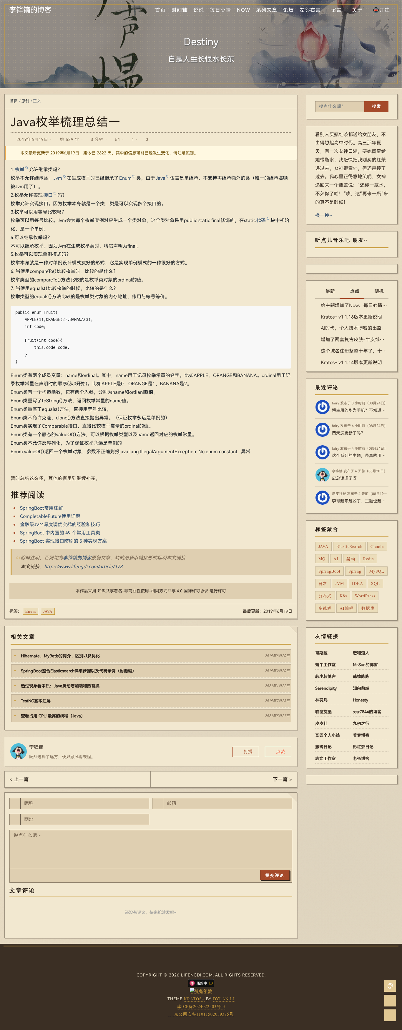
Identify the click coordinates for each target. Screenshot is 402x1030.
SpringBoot (329, 571)
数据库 (368, 608)
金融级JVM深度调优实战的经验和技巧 (60, 524)
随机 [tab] (379, 291)
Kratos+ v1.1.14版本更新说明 (351, 362)
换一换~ (323, 215)
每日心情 (220, 10)
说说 (198, 10)
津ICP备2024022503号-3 (201, 1006)
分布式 (325, 596)
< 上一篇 (19, 779)
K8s (343, 596)
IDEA (357, 583)
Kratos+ (194, 998)
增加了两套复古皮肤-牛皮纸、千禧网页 (355, 339)
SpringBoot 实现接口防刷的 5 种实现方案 (63, 541)
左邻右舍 (310, 10)
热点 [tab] (354, 291)
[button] (278, 752)
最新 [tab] (330, 291)
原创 (25, 101)
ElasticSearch (349, 546)
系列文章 (266, 10)
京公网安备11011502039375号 (204, 1014)
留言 (336, 10)
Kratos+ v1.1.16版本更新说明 (351, 317)
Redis (368, 558)
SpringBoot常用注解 (41, 508)
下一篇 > (282, 779)
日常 (322, 583)
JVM (339, 583)
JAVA (47, 611)
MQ (321, 558)
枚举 (19, 169)
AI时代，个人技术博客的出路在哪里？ (355, 328)
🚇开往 (381, 10)
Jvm (58, 178)
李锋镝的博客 (77, 558)
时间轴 (179, 10)
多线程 (325, 608)
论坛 (288, 10)
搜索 (376, 106)
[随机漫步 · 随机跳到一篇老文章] (390, 1000)
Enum (125, 178)
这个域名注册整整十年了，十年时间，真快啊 (355, 351)
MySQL (376, 571)
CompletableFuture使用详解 (50, 516)
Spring (354, 571)
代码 (261, 220)
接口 (48, 195)
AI (335, 558)
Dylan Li (224, 998)
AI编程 (346, 608)
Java (160, 178)
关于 (357, 10)
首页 (160, 10)
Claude (377, 546)
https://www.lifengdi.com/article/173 (83, 566)
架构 (350, 558)
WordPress (365, 596)
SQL (375, 583)
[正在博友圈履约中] (201, 983)
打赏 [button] (247, 751)
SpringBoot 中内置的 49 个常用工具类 (60, 533)
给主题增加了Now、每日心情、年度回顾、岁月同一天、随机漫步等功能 (355, 305)
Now (243, 10)
